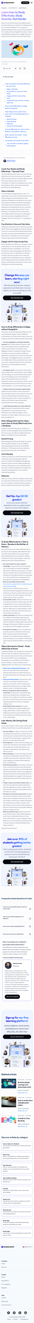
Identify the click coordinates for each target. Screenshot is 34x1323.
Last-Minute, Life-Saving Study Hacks (17, 140)
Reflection (10, 124)
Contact (3, 1298)
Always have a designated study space (14, 668)
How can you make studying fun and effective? (13, 918)
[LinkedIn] (25, 1312)
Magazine (4, 1288)
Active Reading (11, 121)
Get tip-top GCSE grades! (14, 126)
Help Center (4, 1301)
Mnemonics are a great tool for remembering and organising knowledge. (17, 585)
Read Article (21, 1093)
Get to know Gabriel (12, 997)
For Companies (5, 1284)
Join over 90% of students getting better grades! (17, 144)
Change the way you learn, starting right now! (18, 101)
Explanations (5, 1281)
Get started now (17, 298)
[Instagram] (14, 1312)
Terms (9, 1319)
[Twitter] (19, 1312)
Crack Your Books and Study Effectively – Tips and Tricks (17, 85)
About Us (4, 1267)
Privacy (15, 1319)
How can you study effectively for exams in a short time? (15, 908)
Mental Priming (11, 119)
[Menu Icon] (32, 3)
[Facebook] (8, 1312)
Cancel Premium (6, 1305)
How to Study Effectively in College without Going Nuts (16, 107)
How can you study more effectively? (13, 934)
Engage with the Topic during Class (16, 97)
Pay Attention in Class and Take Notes (17, 92)
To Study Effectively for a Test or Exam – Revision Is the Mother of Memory (17, 130)
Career (3, 1264)
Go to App (25, 3)
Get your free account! (17, 1037)
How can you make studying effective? (13, 926)
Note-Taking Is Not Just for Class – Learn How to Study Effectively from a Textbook (17, 114)
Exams (3, 1277)
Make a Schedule (12, 89)
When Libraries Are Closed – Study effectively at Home (16, 136)
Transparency (24, 1319)
